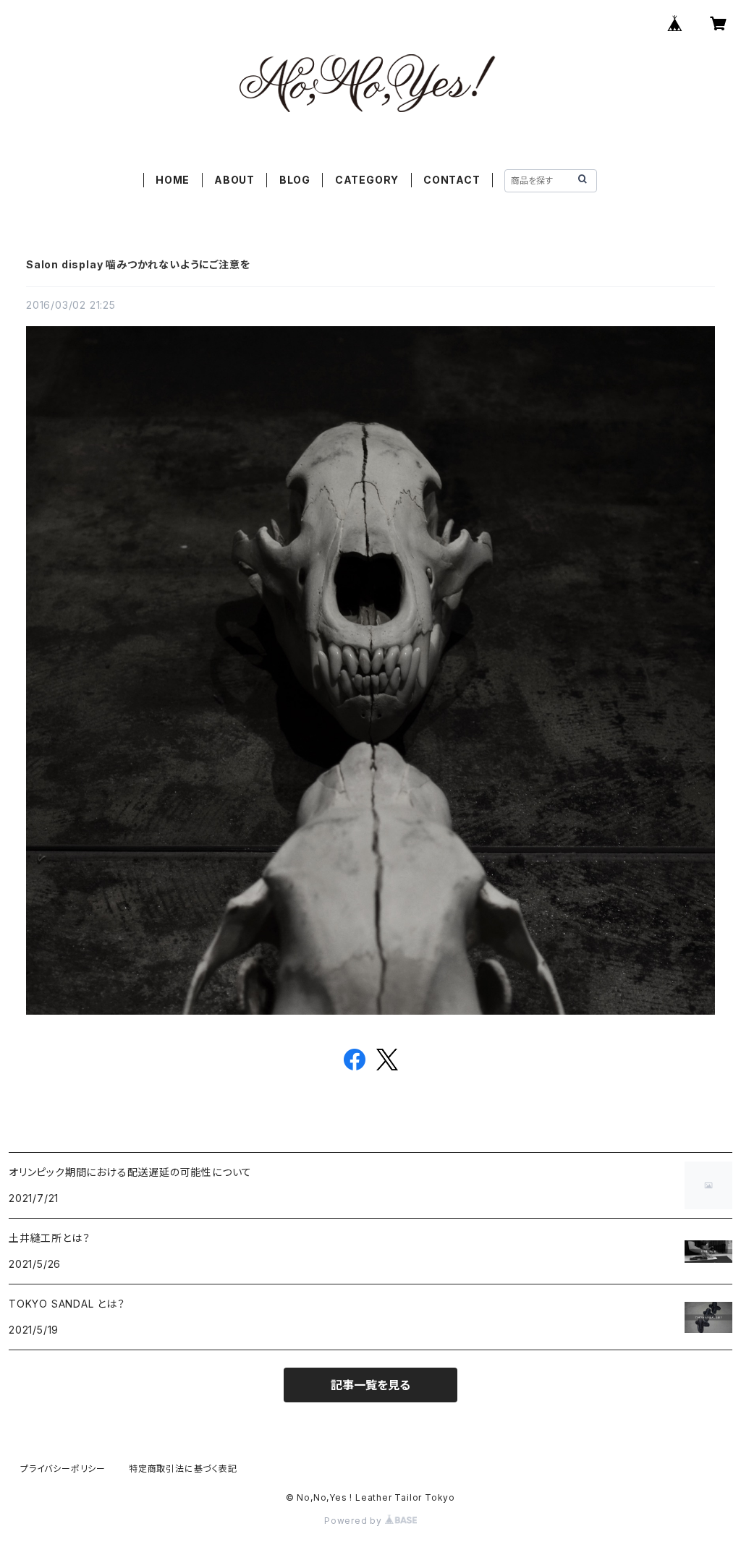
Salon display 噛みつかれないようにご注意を (138, 264)
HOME (173, 180)
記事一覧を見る (370, 1385)
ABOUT (234, 180)
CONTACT (451, 180)
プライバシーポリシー (63, 1468)
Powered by (354, 1520)
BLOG (294, 180)
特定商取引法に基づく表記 (183, 1468)
